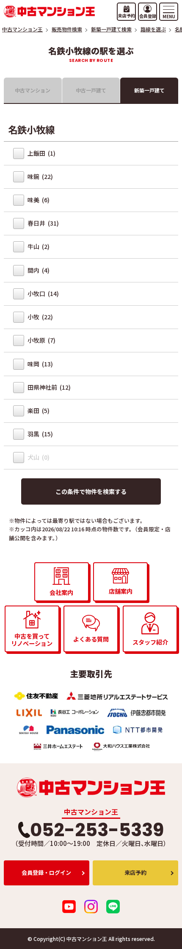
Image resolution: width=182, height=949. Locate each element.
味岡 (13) (39, 364)
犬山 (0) (38, 457)
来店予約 (135, 872)
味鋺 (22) (39, 176)
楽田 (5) (38, 410)
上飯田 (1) (40, 153)
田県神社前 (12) (48, 387)
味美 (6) (38, 199)
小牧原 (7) (40, 340)
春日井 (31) (42, 223)
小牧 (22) (39, 317)
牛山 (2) (38, 246)
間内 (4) (38, 270)
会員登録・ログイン (46, 872)
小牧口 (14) (42, 293)
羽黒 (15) (39, 434)
